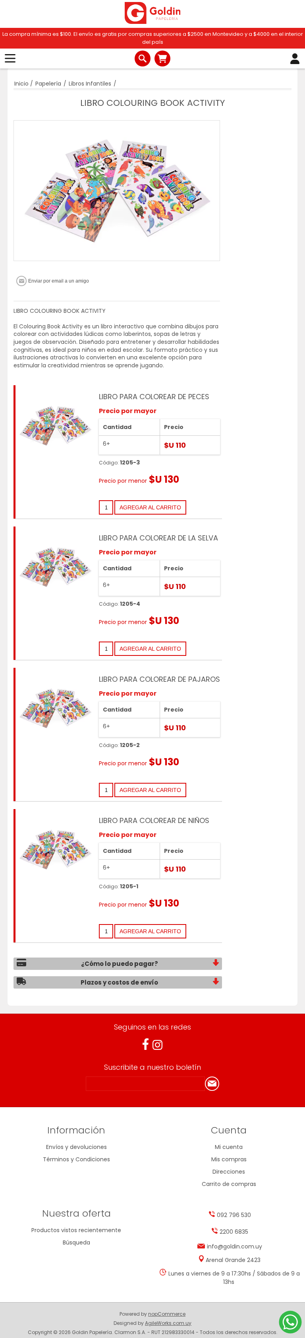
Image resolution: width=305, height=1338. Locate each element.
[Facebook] (146, 1044)
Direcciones (228, 1172)
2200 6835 (234, 1232)
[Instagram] (157, 1045)
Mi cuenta (229, 1147)
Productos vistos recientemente (76, 1230)
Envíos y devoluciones (76, 1147)
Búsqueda (76, 1242)
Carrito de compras (162, 58)
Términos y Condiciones (76, 1159)
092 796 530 (234, 1215)
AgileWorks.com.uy (168, 1323)
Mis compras (229, 1159)
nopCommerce (166, 1314)
